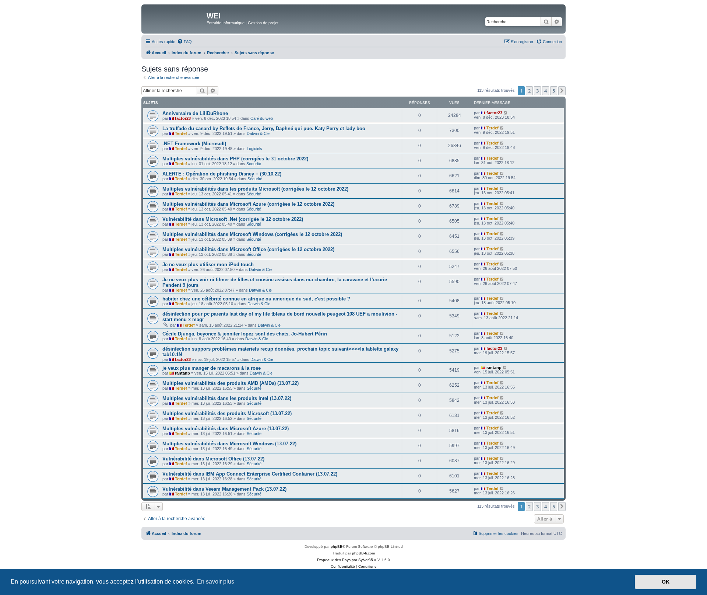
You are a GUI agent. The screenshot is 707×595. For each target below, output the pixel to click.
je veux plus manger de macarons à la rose (211, 368)
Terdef (181, 133)
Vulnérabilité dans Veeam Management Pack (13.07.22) (224, 489)
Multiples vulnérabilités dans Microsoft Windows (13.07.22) (229, 443)
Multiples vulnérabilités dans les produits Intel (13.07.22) (226, 398)
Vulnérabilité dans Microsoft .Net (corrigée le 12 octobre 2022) (232, 219)
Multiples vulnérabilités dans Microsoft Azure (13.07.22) (225, 428)
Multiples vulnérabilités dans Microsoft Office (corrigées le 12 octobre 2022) (248, 249)
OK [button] (665, 582)
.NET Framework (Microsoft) (194, 143)
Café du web (261, 118)
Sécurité (253, 163)
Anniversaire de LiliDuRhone (195, 113)
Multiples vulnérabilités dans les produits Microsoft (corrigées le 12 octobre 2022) (255, 189)
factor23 (183, 118)
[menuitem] (184, 41)
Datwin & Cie (258, 133)
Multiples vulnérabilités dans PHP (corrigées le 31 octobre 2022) (235, 158)
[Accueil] (175, 18)
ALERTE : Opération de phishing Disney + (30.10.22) (221, 174)
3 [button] (537, 90)
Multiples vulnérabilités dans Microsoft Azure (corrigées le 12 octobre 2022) (248, 204)
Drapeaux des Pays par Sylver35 (345, 560)
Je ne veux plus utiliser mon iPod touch (208, 264)
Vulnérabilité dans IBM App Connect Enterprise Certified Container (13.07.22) (249, 474)
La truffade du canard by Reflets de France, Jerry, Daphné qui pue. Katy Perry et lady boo (263, 128)
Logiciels (254, 148)
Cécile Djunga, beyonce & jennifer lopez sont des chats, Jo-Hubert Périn (244, 334)
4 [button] (545, 90)
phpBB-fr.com (363, 553)
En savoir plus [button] (215, 581)
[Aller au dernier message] (505, 113)
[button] (562, 90)
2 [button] (529, 90)
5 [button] (553, 90)
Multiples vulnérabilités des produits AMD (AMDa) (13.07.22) (230, 383)
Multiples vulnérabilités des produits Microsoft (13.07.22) (227, 413)
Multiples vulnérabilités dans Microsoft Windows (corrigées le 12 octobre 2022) (252, 234)
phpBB (336, 546)
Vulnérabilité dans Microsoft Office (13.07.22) (213, 459)
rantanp (182, 373)
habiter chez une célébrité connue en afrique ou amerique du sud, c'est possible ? (256, 299)
